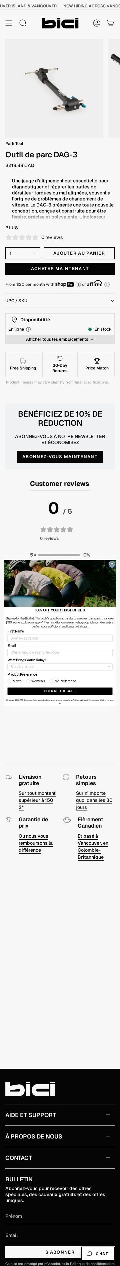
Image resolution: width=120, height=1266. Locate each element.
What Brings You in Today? (27, 660)
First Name (16, 631)
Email (12, 645)
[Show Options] (109, 666)
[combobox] (59, 666)
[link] (60, 583)
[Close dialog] (112, 564)
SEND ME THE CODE (60, 690)
